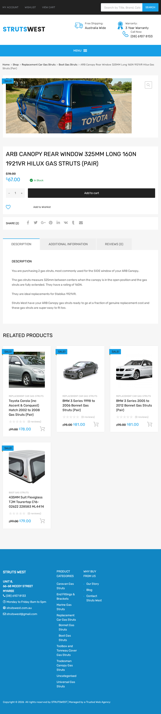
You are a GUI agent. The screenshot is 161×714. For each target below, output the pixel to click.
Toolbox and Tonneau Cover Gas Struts (67, 650)
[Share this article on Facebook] (27, 223)
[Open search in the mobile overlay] (129, 7)
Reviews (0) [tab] (114, 244)
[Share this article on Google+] (42, 223)
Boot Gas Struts (68, 64)
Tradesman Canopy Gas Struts (65, 665)
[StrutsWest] (24, 31)
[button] (77, 50)
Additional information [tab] (68, 244)
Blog (89, 590)
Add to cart (91, 193)
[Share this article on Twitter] (35, 223)
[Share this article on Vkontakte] (65, 223)
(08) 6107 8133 (141, 36)
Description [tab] (21, 244)
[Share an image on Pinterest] (50, 223)
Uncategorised (66, 676)
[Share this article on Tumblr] (72, 223)
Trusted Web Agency (98, 702)
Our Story (92, 584)
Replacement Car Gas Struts (39, 64)
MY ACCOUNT (10, 7)
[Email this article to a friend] (80, 223)
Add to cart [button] (42, 429)
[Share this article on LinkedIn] (57, 223)
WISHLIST (30, 7)
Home (6, 64)
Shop (16, 64)
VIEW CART (48, 7)
